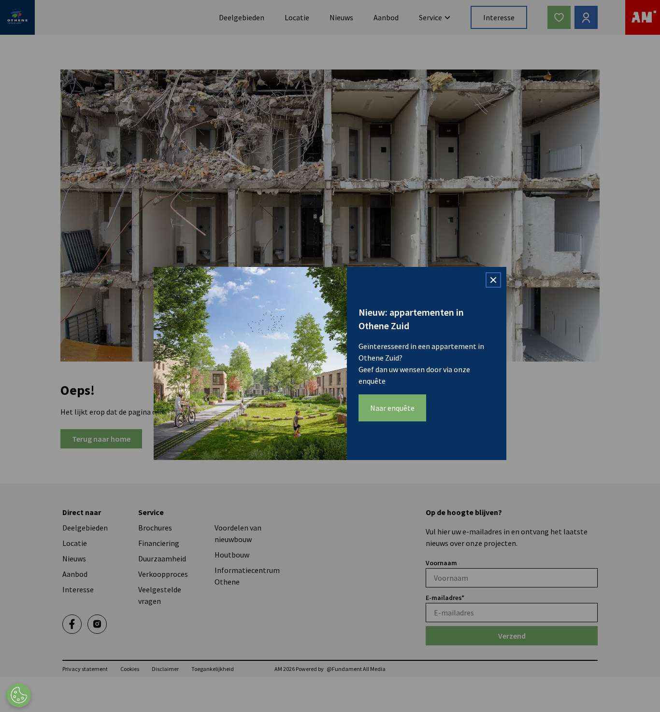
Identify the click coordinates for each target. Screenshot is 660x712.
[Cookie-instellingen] (19, 695)
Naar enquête (392, 408)
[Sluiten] (493, 280)
